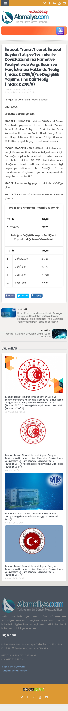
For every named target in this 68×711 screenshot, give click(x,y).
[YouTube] (59, 3)
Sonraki (44, 330)
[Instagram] (64, 3)
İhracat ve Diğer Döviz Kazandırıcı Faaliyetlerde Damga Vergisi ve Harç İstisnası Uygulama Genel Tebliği (31, 516)
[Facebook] (49, 3)
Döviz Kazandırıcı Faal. (23, 92)
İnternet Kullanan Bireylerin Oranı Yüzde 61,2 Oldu (28, 335)
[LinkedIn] (54, 3)
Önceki (23, 309)
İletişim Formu (9, 670)
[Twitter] (44, 3)
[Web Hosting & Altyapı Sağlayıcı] (34, 689)
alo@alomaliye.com (13, 666)
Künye (23, 670)
